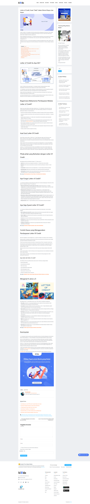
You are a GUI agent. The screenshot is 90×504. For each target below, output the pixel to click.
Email (21, 443)
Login (46, 490)
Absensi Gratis (65, 483)
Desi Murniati (27, 392)
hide (25, 46)
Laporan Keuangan (57, 482)
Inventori (55, 485)
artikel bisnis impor (24, 414)
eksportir (31, 414)
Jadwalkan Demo (47, 485)
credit (29, 414)
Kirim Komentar (23, 455)
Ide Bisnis (47, 2)
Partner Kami (47, 487)
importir (36, 414)
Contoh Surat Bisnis (66, 478)
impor (34, 414)
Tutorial (46, 480)
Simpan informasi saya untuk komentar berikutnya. (29, 447)
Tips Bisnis (52, 2)
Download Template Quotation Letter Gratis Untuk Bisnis (33, 225)
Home (38, 2)
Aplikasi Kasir (56, 490)
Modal (56, 2)
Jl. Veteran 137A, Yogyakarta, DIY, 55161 (25, 479)
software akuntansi (27, 348)
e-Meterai (55, 495)
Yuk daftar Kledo (23, 351)
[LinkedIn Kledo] (28, 482)
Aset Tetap (55, 483)
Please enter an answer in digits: (25, 449)
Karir (45, 478)
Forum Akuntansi (65, 480)
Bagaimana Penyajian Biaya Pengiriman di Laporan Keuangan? (64, 120)
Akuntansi (61, 2)
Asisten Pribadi (56, 492)
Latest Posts (26, 389)
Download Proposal (48, 488)
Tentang (46, 475)
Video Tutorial (47, 482)
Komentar (22, 426)
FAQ (45, 492)
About (22, 389)
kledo (39, 414)
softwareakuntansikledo (39, 415)
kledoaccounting (43, 414)
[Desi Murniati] (22, 396)
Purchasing (55, 478)
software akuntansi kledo (24, 415)
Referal (55, 487)
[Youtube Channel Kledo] (25, 482)
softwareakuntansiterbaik (48, 415)
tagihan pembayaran (29, 121)
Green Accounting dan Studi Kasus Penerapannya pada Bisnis (64, 115)
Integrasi (55, 488)
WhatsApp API (65, 482)
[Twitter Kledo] (23, 482)
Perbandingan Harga (57, 475)
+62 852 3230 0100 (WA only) (24, 475)
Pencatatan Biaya (56, 480)
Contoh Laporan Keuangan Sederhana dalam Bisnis (32, 327)
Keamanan (46, 483)
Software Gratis (65, 475)
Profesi (65, 2)
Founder (70, 2)
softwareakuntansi (32, 415)
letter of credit (48, 414)
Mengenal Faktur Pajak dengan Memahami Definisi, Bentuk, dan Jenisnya (36, 274)
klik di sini (43, 467)
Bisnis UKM (42, 2)
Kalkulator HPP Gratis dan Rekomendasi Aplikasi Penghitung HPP (64, 81)
